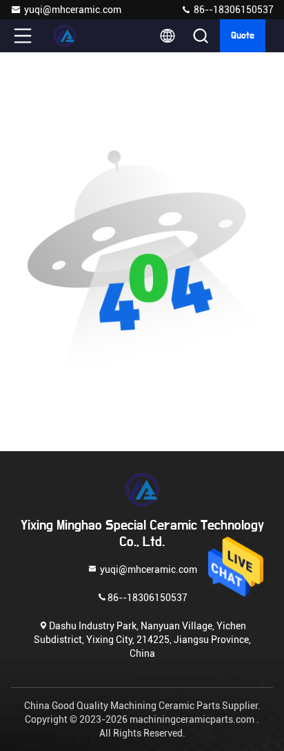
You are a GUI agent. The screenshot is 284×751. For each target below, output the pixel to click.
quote (242, 36)
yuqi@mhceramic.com (72, 9)
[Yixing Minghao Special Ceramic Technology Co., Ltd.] (68, 35)
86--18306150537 (233, 9)
